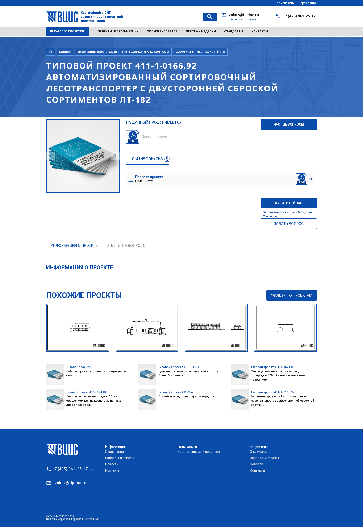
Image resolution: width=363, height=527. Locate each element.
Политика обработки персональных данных (72, 519)
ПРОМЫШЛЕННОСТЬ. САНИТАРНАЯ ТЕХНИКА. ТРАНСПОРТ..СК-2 (123, 51)
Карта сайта (307, 3)
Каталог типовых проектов (198, 452)
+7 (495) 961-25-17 (299, 16)
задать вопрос (289, 223)
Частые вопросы (289, 124)
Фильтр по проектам (291, 295)
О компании (114, 452)
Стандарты (233, 31)
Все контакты (285, 3)
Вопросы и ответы (119, 458)
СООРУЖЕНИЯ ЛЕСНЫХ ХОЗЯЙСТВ (200, 51)
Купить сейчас (288, 203)
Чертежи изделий (201, 31)
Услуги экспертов (162, 31)
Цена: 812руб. (149, 179)
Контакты (259, 31)
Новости (111, 464)
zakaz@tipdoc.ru (244, 15)
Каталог (65, 51)
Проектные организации (118, 31)
